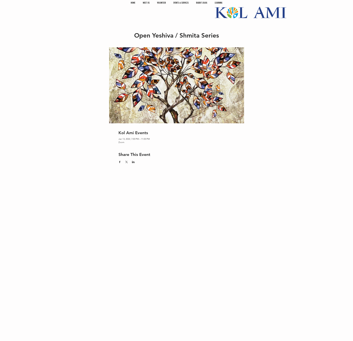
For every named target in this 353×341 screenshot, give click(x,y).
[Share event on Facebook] (119, 162)
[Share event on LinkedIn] (133, 162)
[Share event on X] (126, 162)
